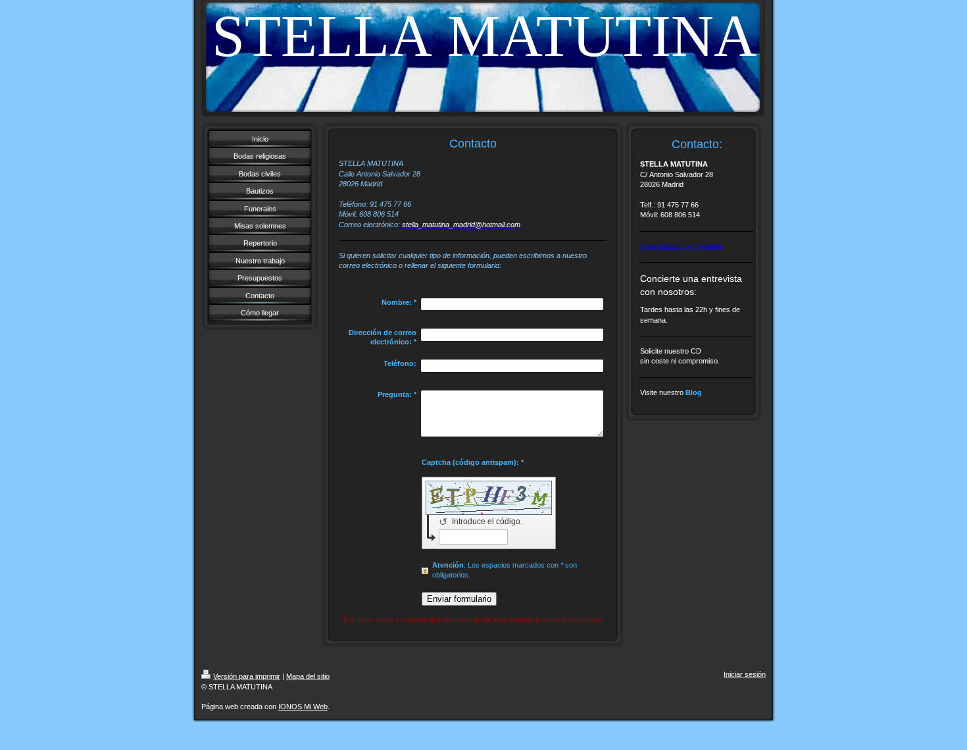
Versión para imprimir (246, 676)
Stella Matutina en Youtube (682, 246)
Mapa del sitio (308, 676)
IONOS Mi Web (303, 706)
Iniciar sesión (745, 674)
